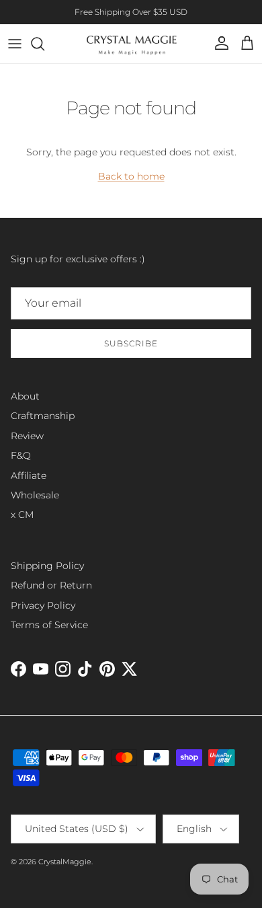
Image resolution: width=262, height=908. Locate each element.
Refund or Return (51, 585)
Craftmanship (43, 416)
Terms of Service (49, 625)
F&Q (21, 455)
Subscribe (131, 343)
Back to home (131, 176)
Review (27, 436)
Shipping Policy (47, 566)
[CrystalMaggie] (131, 43)
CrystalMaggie (64, 861)
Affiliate (28, 475)
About (25, 396)
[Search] (44, 44)
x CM (22, 514)
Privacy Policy (43, 605)
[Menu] (15, 44)
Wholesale (35, 495)
